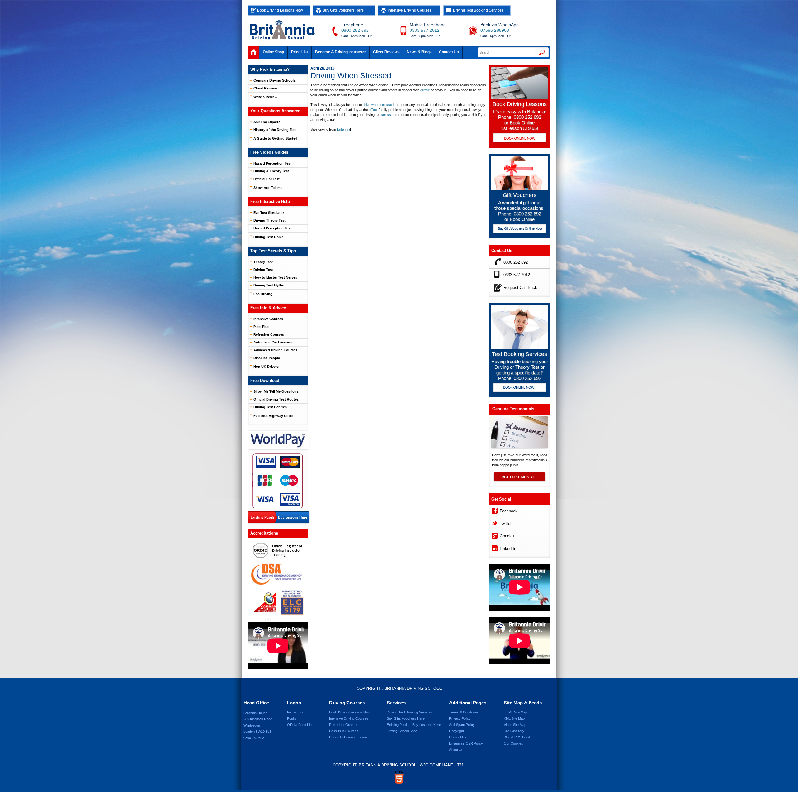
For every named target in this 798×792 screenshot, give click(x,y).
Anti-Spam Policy (462, 725)
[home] (253, 52)
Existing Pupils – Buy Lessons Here (414, 725)
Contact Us (449, 52)
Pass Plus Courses (343, 731)
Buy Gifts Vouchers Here (343, 10)
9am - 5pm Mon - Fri (356, 36)
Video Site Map (515, 725)
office (373, 110)
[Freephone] (496, 261)
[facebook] (494, 510)
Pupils (291, 718)
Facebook (508, 511)
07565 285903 (494, 30)
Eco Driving (262, 294)
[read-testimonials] (519, 479)
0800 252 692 (355, 30)
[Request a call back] (496, 286)
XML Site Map (514, 718)
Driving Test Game (268, 237)
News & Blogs (419, 52)
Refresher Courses (268, 334)
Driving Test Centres (270, 407)
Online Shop (273, 52)
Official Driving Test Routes (276, 399)
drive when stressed (378, 105)
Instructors (295, 712)
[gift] (519, 188)
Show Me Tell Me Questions (276, 391)
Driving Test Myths (268, 285)
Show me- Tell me (267, 188)
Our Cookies (513, 743)
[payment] (277, 480)
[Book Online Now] (519, 138)
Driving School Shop (402, 731)
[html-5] (399, 777)
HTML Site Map (515, 712)
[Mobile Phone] (496, 274)
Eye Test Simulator (268, 212)
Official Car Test (266, 179)
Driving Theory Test (269, 220)
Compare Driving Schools (274, 80)
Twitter (506, 523)
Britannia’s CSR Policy (466, 743)
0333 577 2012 (425, 30)
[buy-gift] (519, 229)
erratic (425, 90)
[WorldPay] (279, 438)
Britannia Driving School (413, 688)
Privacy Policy (460, 718)
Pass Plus (261, 327)
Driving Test (263, 269)
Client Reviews (386, 52)
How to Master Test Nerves (275, 277)
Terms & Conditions (464, 712)
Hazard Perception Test (272, 163)
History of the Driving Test (274, 130)
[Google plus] (494, 535)
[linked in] (494, 547)
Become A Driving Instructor (340, 52)
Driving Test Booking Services (478, 10)
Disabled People (266, 358)
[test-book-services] (519, 347)
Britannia (343, 129)
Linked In (508, 548)
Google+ (507, 536)
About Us (456, 749)
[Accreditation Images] (278, 580)
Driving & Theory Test (271, 171)
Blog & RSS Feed (517, 737)
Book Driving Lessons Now (280, 10)
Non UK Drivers (266, 366)
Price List (299, 52)
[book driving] (519, 97)
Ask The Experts (266, 122)
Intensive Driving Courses (409, 10)
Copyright (456, 731)
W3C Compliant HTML (442, 765)
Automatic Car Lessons (272, 342)
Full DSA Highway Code (273, 416)
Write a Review (265, 97)
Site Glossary (514, 731)
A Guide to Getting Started (275, 138)
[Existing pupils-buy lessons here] (278, 517)
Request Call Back (520, 287)
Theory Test (263, 262)
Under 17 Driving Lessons (349, 737)
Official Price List (299, 725)
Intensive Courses (268, 319)
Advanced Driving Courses (275, 350)
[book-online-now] (519, 388)
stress (386, 115)
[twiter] (494, 522)
